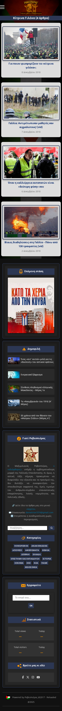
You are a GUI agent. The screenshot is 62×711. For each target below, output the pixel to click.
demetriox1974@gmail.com (39, 512)
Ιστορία (47, 558)
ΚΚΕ (29, 563)
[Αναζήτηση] (51, 528)
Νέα (36, 563)
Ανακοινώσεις (39, 545)
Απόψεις (17, 550)
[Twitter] (27, 677)
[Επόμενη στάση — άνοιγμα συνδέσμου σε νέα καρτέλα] (31, 305)
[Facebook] (23, 677)
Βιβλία (45, 550)
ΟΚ (31, 606)
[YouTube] (38, 677)
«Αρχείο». (31, 509)
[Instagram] (33, 677)
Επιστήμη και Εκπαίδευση (25, 558)
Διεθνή (25, 554)
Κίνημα (19, 563)
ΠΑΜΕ (44, 563)
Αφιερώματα (32, 550)
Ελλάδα (37, 554)
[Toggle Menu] (2, 7)
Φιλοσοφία (31, 567)
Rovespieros (21, 545)
